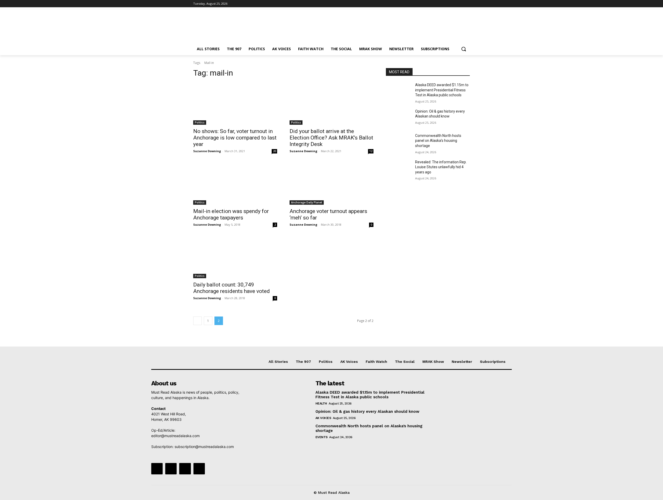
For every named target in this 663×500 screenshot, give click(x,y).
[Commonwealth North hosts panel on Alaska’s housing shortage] (398, 142)
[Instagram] (445, 4)
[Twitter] (453, 4)
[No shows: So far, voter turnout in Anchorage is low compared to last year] (235, 104)
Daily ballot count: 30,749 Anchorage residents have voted (231, 288)
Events (321, 437)
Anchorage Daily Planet (306, 202)
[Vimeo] (460, 4)
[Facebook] (438, 4)
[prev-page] (197, 321)
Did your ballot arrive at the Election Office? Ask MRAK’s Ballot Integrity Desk (331, 137)
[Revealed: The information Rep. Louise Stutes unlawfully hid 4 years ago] (398, 168)
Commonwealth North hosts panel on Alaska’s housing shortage (438, 141)
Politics (200, 122)
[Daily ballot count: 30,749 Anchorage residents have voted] (235, 257)
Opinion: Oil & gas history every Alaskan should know (367, 411)
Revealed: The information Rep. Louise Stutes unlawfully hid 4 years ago (441, 167)
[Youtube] (467, 4)
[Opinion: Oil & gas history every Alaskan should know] (398, 118)
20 (274, 151)
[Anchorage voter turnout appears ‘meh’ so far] (331, 184)
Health (321, 403)
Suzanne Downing (207, 151)
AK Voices (323, 418)
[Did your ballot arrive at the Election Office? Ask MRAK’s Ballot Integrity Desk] (331, 104)
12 (370, 151)
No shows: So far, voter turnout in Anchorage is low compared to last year (235, 137)
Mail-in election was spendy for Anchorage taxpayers (231, 214)
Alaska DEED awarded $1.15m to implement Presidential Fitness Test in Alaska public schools (442, 90)
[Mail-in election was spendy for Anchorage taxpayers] (235, 184)
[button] (463, 49)
